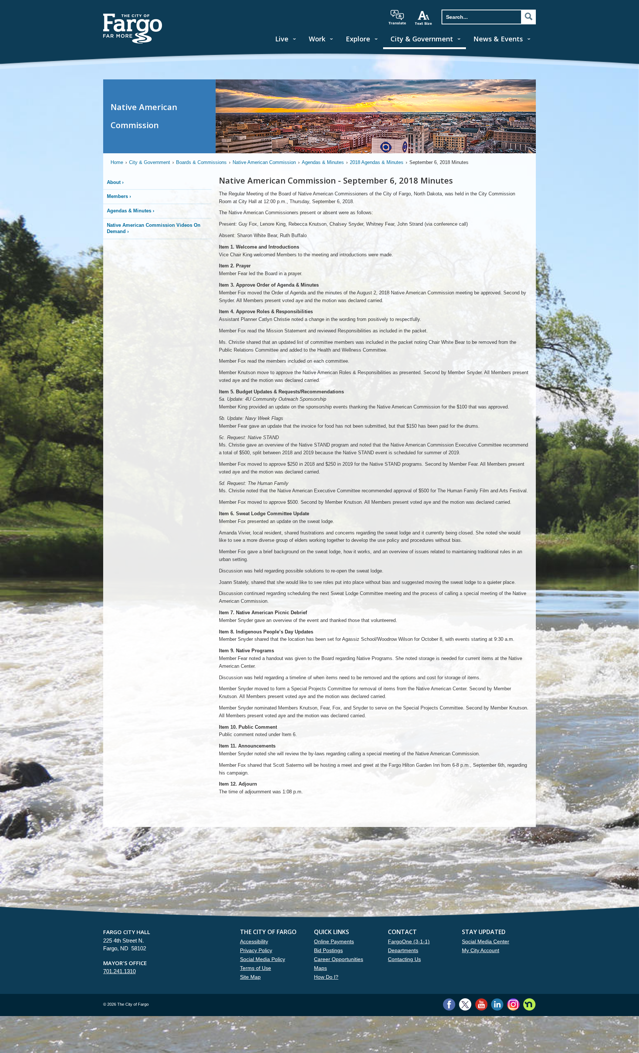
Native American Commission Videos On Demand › (153, 228)
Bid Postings (328, 950)
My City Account (480, 950)
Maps (320, 968)
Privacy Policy (256, 950)
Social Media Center (485, 941)
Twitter (465, 1004)
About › (115, 182)
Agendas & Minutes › (130, 210)
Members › (119, 196)
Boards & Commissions (201, 162)
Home (117, 162)
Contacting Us (404, 959)
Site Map (250, 977)
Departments (403, 950)
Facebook (449, 1004)
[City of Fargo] (132, 16)
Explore (358, 38)
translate (397, 17)
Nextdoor (529, 1004)
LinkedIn (497, 1004)
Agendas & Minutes (323, 162)
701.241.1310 (119, 971)
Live (281, 38)
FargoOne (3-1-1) (409, 941)
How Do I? (326, 977)
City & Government (421, 38)
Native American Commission (264, 162)
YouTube (481, 1004)
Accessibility (254, 941)
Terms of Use (255, 968)
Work (317, 38)
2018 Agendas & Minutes (376, 162)
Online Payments (334, 941)
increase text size (424, 17)
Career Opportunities (338, 959)
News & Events (498, 38)
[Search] (528, 17)
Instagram (513, 1004)
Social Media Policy (262, 959)
